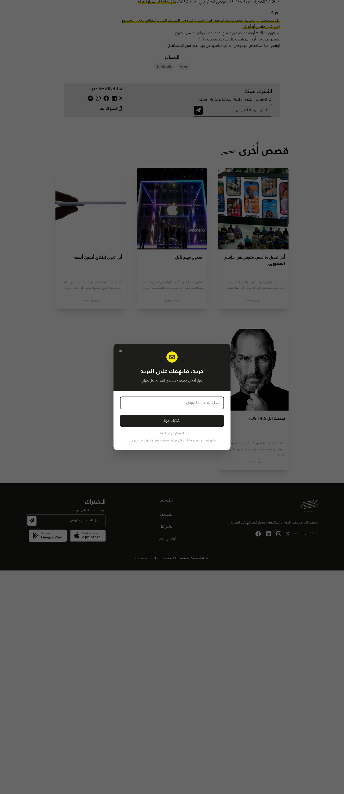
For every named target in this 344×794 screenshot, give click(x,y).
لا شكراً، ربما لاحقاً (172, 433)
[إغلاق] (120, 351)
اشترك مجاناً (172, 421)
